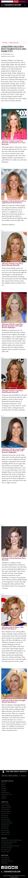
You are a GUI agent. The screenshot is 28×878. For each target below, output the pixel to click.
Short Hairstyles (5, 809)
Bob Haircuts (4, 815)
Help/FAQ (3, 798)
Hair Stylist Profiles (6, 849)
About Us (3, 783)
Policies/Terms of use (6, 794)
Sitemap (3, 786)
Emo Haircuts (4, 828)
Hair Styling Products (6, 844)
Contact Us (4, 796)
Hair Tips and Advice (6, 847)
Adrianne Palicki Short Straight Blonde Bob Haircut (13, 701)
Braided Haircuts (5, 824)
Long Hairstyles (5, 813)
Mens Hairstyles (5, 830)
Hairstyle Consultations (7, 861)
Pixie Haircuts (4, 817)
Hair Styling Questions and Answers (10, 845)
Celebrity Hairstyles (6, 807)
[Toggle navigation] (25, 5)
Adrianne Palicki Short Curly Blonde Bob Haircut (13, 628)
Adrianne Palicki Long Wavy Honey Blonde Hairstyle (12, 264)
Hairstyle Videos (5, 851)
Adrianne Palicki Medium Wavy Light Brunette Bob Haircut (14, 202)
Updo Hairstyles (5, 819)
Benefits (3, 784)
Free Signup (4, 863)
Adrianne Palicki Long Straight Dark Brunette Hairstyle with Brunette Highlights (13, 450)
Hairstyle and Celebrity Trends (9, 842)
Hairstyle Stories (5, 834)
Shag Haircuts (4, 826)
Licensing (3, 790)
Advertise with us (5, 792)
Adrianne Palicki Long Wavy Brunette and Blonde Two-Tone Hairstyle (13, 142)
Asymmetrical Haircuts (7, 823)
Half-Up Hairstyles (6, 821)
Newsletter (4, 788)
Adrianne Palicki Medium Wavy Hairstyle (14, 559)
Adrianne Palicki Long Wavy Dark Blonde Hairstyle (12, 391)
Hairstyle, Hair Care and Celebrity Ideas (11, 840)
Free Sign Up (22, 1)
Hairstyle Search (5, 832)
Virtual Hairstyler (5, 857)
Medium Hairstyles (6, 811)
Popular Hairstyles (5, 805)
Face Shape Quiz (5, 859)
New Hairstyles (5, 804)
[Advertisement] (14, 25)
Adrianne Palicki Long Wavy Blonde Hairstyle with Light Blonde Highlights (12, 325)
